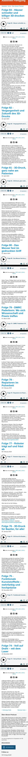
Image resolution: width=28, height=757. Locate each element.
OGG (23, 37)
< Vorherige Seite (6, 710)
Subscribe (3, 32)
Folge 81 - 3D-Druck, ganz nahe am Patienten (14, 170)
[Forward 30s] (5, 28)
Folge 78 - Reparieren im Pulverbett (10, 382)
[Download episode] (21, 28)
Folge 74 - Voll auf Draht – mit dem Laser (12, 648)
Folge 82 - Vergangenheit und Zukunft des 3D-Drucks (13, 112)
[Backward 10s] (1, 28)
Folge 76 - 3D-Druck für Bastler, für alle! (13, 527)
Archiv (9, 6)
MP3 (16, 37)
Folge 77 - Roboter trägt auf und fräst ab (13, 446)
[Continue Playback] (3, 24)
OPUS (14, 38)
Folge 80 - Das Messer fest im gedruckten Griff (11, 248)
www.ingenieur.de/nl (12, 439)
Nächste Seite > (22, 710)
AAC (20, 37)
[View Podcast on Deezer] (12, 32)
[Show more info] (23, 28)
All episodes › (23, 33)
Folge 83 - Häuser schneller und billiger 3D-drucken (13, 13)
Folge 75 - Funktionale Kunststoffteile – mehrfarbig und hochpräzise (11, 582)
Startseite (4, 6)
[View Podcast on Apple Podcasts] (8, 32)
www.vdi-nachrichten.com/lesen (8, 520)
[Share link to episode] (26, 28)
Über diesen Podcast (17, 6)
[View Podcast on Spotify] (10, 32)
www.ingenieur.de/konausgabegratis (12, 522)
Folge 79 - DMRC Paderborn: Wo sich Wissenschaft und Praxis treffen (13, 311)
